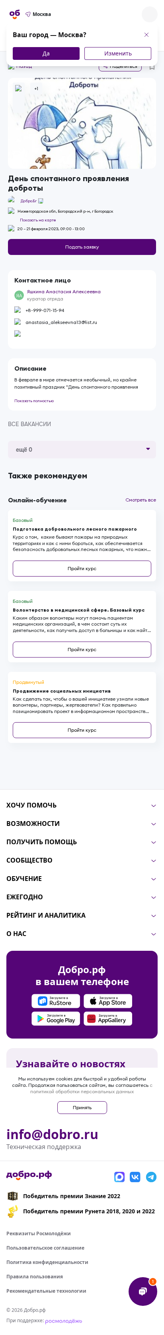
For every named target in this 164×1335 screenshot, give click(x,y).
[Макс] (119, 1177)
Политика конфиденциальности (47, 1262)
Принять (82, 1107)
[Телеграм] (151, 1177)
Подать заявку (82, 247)
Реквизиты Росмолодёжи (38, 1233)
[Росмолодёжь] (63, 1320)
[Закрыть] (146, 34)
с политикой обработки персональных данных (91, 1088)
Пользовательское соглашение (45, 1247)
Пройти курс (82, 568)
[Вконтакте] (135, 1177)
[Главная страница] (14, 14)
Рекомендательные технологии (46, 1291)
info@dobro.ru (52, 1134)
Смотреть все (140, 500)
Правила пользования (34, 1276)
